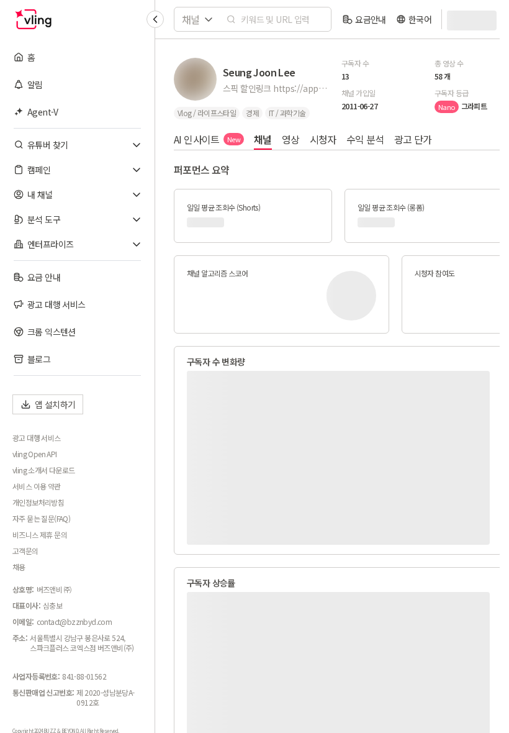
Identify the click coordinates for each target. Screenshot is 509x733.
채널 (263, 139)
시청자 (323, 139)
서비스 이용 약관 (36, 486)
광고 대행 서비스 (36, 438)
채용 (18, 567)
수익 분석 (365, 139)
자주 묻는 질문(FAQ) (41, 519)
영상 (291, 139)
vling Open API (34, 454)
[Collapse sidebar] (155, 19)
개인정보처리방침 (38, 503)
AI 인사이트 (207, 139)
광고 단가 (413, 139)
